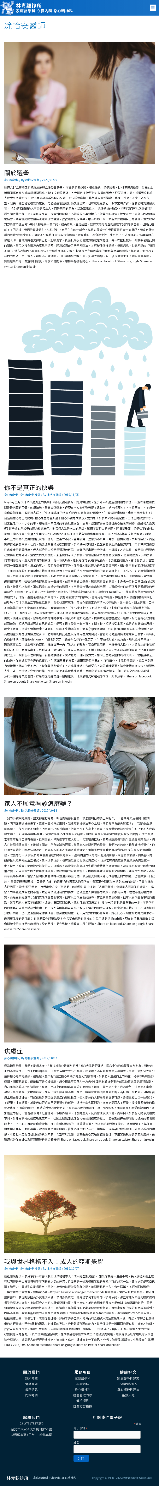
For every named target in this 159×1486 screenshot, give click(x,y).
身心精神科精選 (30, 494)
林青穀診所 (29, 5)
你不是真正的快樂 (29, 487)
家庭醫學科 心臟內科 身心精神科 (44, 10)
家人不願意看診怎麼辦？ (38, 803)
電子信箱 (80, 1428)
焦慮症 (13, 1050)
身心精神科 (11, 180)
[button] (153, 8)
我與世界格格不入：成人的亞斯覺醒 (54, 1261)
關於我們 (31, 1372)
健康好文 (128, 1372)
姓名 (76, 1442)
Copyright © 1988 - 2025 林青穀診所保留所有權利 (122, 1478)
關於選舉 (16, 172)
